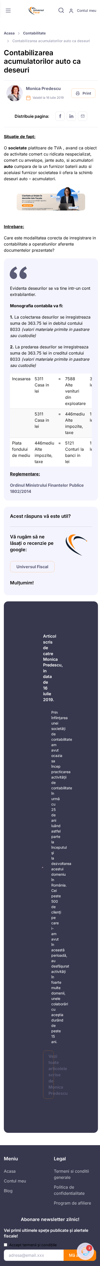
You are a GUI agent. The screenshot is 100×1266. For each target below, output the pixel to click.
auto (8, 166)
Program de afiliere (72, 1203)
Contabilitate (34, 33)
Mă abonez (80, 1255)
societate (17, 147)
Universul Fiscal (32, 566)
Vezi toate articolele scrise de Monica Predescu (51, 1075)
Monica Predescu (43, 88)
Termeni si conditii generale (71, 1174)
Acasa (9, 33)
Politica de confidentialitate (69, 1190)
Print (86, 93)
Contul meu (86, 10)
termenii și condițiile (40, 1245)
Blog (8, 1190)
